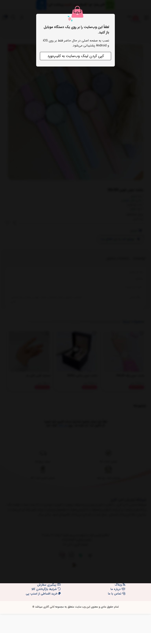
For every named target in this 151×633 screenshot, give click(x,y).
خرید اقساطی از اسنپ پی (42, 594)
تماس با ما (115, 594)
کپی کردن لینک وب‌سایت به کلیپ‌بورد (75, 56)
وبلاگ (119, 585)
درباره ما (116, 589)
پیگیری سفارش (47, 585)
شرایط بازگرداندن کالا (44, 589)
